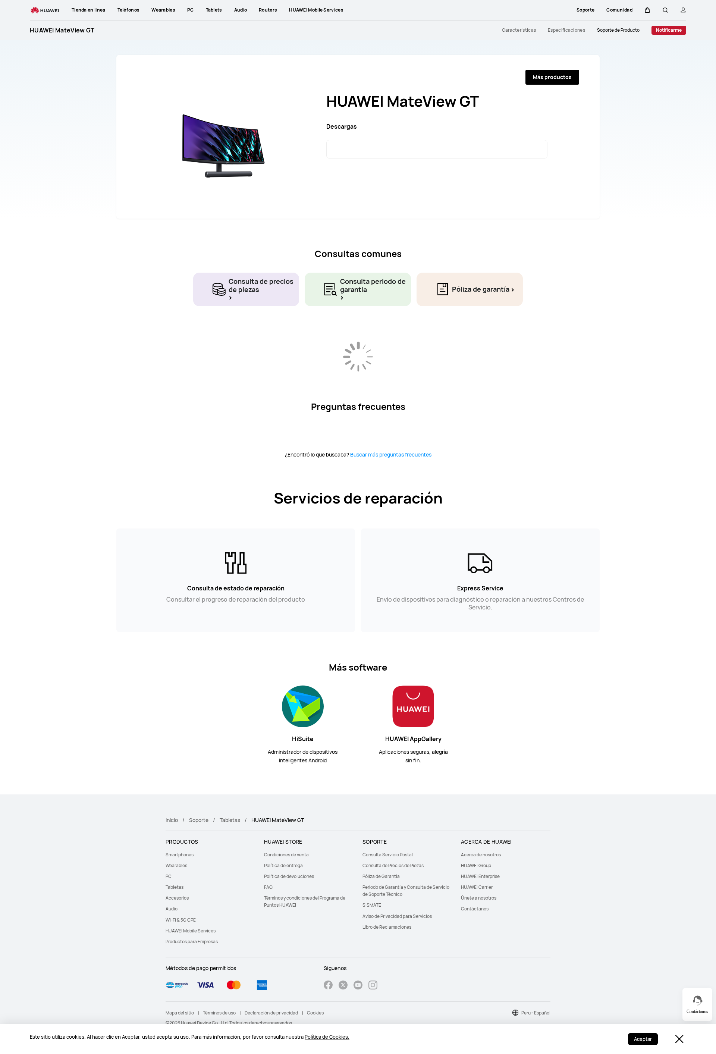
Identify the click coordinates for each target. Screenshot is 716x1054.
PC (169, 876)
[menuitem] (210, 854)
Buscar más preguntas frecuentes (390, 454)
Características (519, 30)
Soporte (198, 820)
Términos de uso (219, 1013)
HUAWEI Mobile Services (191, 931)
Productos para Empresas (192, 941)
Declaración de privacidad (271, 1013)
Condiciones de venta (286, 854)
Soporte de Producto (618, 30)
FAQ (268, 887)
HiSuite (303, 739)
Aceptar (643, 1039)
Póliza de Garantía (381, 876)
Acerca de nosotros (481, 854)
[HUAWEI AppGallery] (413, 706)
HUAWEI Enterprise (480, 876)
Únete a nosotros (478, 898)
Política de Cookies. (327, 1036)
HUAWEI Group (476, 865)
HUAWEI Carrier (477, 887)
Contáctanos (475, 909)
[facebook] (328, 986)
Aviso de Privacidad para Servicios (397, 916)
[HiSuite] (303, 706)
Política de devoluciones (289, 876)
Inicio (172, 820)
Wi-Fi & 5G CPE (181, 920)
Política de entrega (283, 865)
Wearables (176, 865)
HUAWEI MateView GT (62, 30)
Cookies (315, 1013)
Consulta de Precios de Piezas (393, 865)
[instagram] (372, 986)
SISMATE (371, 905)
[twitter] (343, 986)
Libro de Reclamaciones (386, 927)
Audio (172, 909)
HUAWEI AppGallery (413, 739)
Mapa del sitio (180, 1013)
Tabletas (230, 820)
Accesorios (177, 898)
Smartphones (180, 854)
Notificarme (669, 30)
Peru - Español (535, 1013)
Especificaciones (566, 30)
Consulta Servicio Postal (387, 854)
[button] (647, 10)
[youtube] (358, 986)
